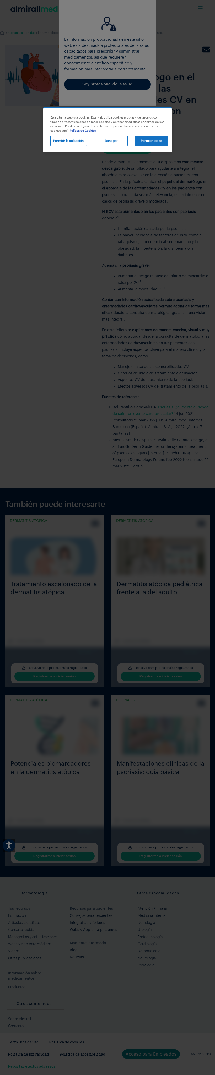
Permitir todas (151, 140)
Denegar (111, 140)
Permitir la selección (68, 140)
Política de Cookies (83, 130)
